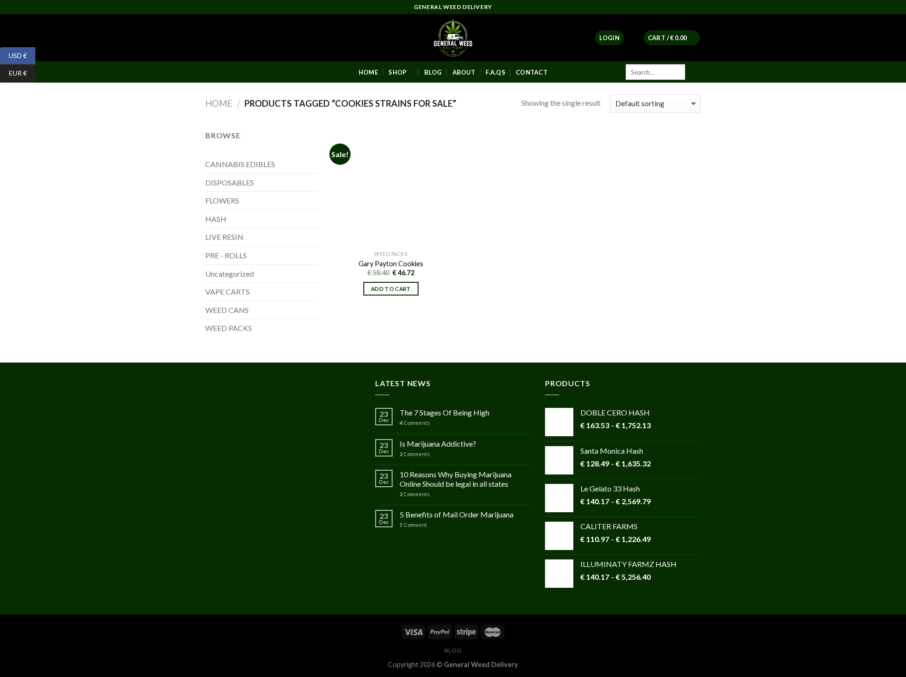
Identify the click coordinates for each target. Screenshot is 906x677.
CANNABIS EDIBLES (240, 164)
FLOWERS (222, 200)
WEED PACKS (228, 327)
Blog (453, 650)
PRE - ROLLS (226, 255)
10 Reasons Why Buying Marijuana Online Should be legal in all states (456, 479)
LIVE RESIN (224, 236)
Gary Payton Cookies (391, 264)
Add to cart (391, 289)
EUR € (13, 72)
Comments (415, 423)
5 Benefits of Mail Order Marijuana (456, 514)
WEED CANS (227, 309)
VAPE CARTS (227, 291)
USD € (13, 55)
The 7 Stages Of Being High (444, 412)
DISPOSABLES (229, 182)
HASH (215, 218)
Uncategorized (229, 273)
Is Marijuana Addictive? (438, 443)
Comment (413, 525)
